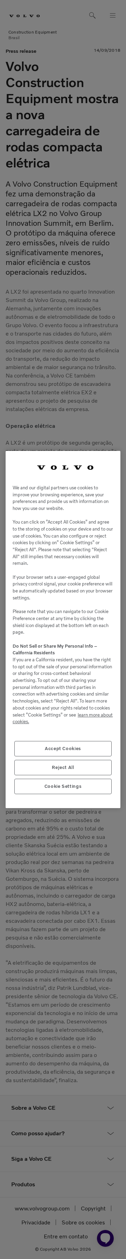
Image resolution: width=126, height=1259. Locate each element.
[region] (63, 629)
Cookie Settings (63, 786)
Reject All (63, 767)
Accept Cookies (63, 748)
